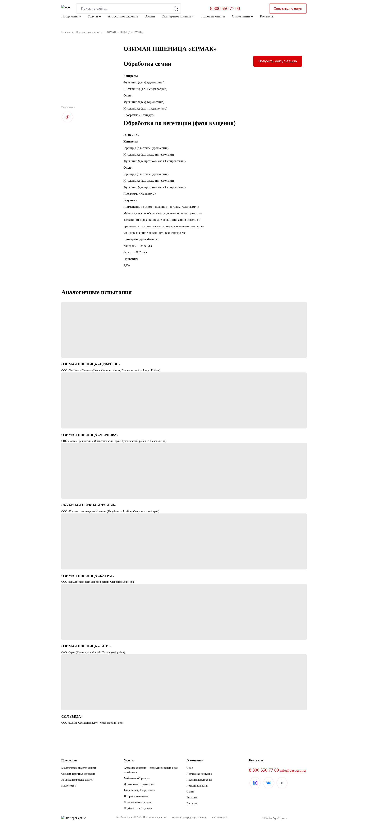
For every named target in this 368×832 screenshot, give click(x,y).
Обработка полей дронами (138, 808)
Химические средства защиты (77, 779)
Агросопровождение (123, 16)
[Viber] (108, 116)
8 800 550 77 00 (225, 8)
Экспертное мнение (176, 16)
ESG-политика (219, 817)
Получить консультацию (277, 61)
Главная (65, 32)
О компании (241, 16)
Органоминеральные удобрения (78, 773)
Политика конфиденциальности (189, 817)
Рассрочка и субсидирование (139, 790)
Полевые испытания (87, 32)
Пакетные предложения (199, 779)
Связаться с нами (288, 8)
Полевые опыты (213, 16)
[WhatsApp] (94, 116)
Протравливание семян (136, 796)
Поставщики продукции (199, 773)
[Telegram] (81, 116)
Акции (150, 16)
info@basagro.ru (293, 770)
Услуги (93, 16)
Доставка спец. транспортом (139, 784)
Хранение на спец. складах (138, 802)
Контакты (267, 16)
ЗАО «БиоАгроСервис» (274, 818)
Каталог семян (68, 785)
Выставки (191, 797)
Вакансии (191, 803)
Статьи (190, 791)
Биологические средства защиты (78, 767)
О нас (189, 767)
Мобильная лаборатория (137, 778)
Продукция (69, 16)
